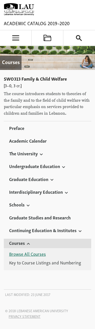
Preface (16, 127)
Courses (17, 242)
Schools (17, 204)
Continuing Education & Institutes (43, 230)
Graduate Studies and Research (40, 217)
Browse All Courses (27, 254)
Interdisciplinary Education (36, 191)
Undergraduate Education (34, 166)
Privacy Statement (25, 316)
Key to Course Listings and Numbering (45, 262)
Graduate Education (28, 179)
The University (23, 153)
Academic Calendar (28, 140)
